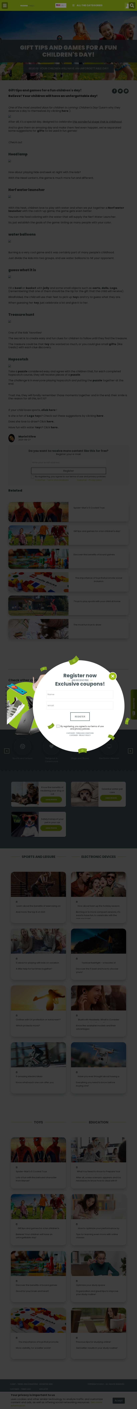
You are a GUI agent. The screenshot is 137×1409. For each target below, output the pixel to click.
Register (80, 716)
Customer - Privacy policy (80, 735)
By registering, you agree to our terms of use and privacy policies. (82, 727)
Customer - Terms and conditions (80, 733)
